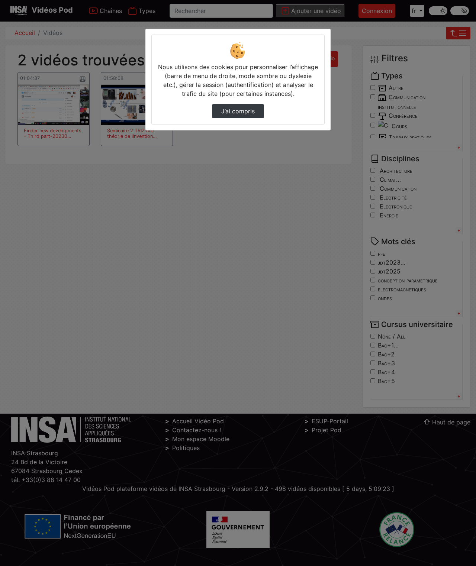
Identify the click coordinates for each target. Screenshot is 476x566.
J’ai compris (238, 111)
